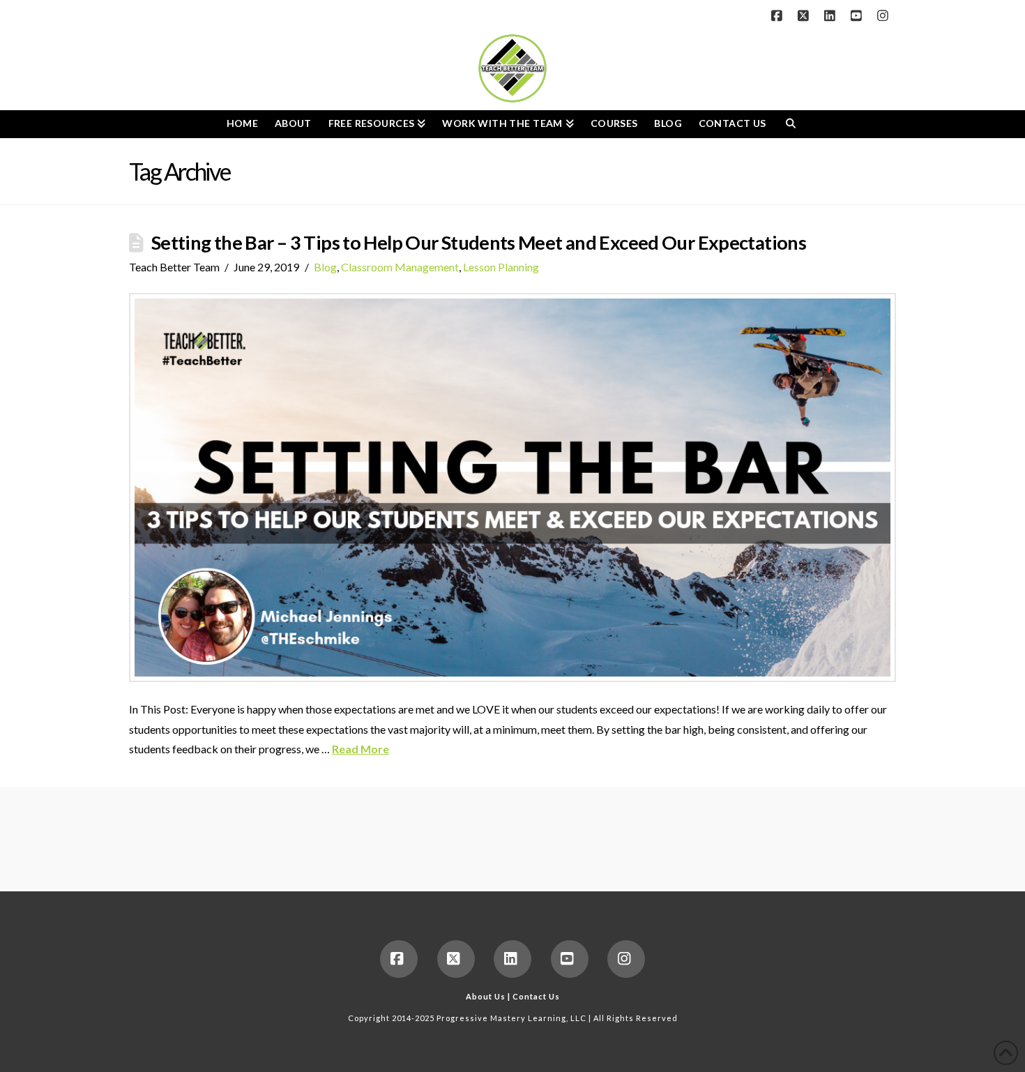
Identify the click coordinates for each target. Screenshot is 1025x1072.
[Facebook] (779, 15)
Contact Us (536, 996)
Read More (360, 748)
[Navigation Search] (790, 124)
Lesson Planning (501, 266)
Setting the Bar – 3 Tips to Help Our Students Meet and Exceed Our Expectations (478, 242)
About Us (486, 996)
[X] (805, 15)
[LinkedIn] (832, 15)
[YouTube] (858, 15)
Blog (325, 266)
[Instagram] (885, 15)
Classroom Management (400, 266)
